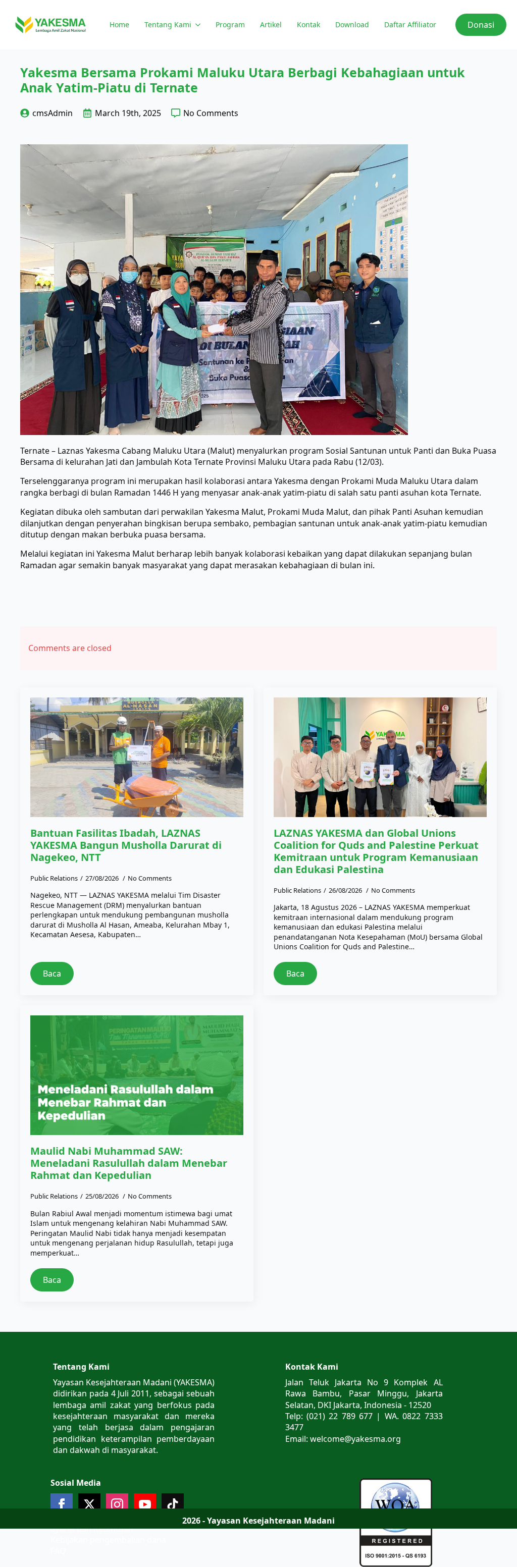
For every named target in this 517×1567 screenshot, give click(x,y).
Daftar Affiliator (410, 24)
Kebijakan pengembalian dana (108, 1539)
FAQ (58, 1550)
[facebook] (61, 1504)
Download (352, 24)
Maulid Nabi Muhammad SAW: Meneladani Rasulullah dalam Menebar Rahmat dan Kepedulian (128, 1163)
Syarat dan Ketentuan (91, 1528)
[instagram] (117, 1504)
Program (230, 24)
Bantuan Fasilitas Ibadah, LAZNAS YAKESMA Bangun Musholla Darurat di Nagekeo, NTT (126, 845)
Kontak (308, 24)
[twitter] (89, 1504)
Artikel (271, 24)
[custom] (173, 1504)
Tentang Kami (167, 24)
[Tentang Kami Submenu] (197, 25)
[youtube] (145, 1504)
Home (119, 24)
